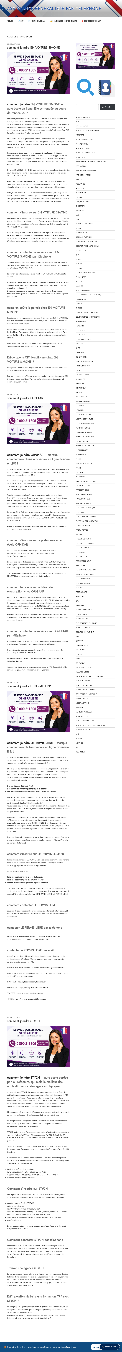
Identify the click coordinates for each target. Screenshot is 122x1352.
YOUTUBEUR (80, 752)
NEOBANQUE (80, 477)
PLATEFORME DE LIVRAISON (86, 517)
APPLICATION (81, 166)
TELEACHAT (80, 663)
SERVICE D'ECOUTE (83, 619)
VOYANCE (79, 743)
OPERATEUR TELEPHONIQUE (86, 481)
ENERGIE (79, 308)
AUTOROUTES (81, 193)
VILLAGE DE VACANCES (84, 730)
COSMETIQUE (81, 250)
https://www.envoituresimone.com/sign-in (51, 221)
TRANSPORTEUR (82, 699)
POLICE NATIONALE (83, 526)
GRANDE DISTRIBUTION (84, 361)
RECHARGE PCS (81, 556)
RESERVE (79, 588)
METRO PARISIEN (82, 441)
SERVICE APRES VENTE (84, 610)
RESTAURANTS (81, 592)
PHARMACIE (80, 512)
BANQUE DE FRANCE (83, 202)
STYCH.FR (30, 1203)
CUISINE (79, 259)
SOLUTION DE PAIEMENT (85, 632)
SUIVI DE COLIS (81, 654)
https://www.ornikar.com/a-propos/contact (32, 670)
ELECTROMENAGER (83, 290)
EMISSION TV (81, 299)
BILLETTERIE (80, 206)
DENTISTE (80, 268)
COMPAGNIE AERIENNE (84, 237)
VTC (77, 747)
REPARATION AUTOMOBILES (86, 574)
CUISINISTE (80, 264)
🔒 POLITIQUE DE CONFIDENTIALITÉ (63, 21)
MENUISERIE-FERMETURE (85, 437)
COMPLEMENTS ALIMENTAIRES (87, 242)
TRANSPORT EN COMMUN (85, 690)
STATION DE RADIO (83, 645)
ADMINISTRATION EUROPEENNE (87, 131)
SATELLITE (80, 596)
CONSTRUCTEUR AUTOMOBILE (87, 246)
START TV (79, 641)
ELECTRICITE (80, 286)
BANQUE (79, 197)
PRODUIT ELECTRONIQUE (85, 543)
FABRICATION (81, 321)
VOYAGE (79, 738)
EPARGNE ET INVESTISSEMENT (87, 313)
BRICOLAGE (80, 210)
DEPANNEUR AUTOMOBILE (85, 273)
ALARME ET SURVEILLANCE (85, 153)
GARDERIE (79, 344)
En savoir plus (71, 1347)
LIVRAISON (80, 410)
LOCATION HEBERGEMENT (85, 423)
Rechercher (107, 107)
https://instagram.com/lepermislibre (33, 987)
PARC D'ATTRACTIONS (84, 494)
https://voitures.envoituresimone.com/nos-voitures (40, 201)
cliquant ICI (22, 288)
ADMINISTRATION (82, 126)
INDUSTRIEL (80, 383)
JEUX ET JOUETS (82, 397)
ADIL (77, 122)
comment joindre (18, 104)
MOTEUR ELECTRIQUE (84, 463)
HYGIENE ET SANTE (83, 375)
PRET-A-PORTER (82, 530)
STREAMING (80, 650)
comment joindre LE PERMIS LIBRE (29, 686)
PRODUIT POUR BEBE (83, 548)
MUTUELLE (80, 472)
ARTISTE (79, 179)
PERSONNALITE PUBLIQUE (85, 508)
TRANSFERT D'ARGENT (84, 685)
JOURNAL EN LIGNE (83, 401)
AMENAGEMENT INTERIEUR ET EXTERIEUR (91, 162)
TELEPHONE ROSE (82, 672)
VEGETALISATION (82, 703)
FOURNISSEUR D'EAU (83, 339)
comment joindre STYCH (23, 1021)
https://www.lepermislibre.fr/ (19, 777)
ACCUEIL (10, 21)
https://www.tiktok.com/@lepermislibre (31, 999)
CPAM (78, 255)
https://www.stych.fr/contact (19, 1254)
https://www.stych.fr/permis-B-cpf (37, 1318)
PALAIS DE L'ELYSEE (83, 486)
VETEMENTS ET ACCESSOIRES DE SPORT (91, 725)
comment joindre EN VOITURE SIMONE (33, 47)
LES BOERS (80, 406)
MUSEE (78, 468)
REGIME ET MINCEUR (83, 561)
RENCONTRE (80, 565)
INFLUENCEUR (81, 388)
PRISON (79, 534)
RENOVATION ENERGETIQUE (86, 570)
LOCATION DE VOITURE (84, 419)
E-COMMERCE (81, 277)
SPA (77, 636)
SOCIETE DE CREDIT (83, 628)
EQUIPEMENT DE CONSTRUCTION (88, 317)
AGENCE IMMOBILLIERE (84, 139)
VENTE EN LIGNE (82, 716)
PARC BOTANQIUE (82, 490)
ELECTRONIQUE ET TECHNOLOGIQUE (89, 295)
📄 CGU (20, 21)
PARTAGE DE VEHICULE (84, 503)
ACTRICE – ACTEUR (83, 117)
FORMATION (80, 330)
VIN (77, 734)
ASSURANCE (80, 184)
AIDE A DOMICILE (82, 144)
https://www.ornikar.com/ (17, 556)
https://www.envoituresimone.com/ (21, 124)
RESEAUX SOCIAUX (83, 579)
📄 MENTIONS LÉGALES (36, 21)
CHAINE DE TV (81, 228)
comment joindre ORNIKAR (25, 398)
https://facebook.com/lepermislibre (32, 982)
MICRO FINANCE (82, 450)
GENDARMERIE (81, 357)
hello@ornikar (13, 661)
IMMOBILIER (80, 379)
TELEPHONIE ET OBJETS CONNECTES (89, 676)
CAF (77, 219)
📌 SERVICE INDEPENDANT (91, 21)
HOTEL (78, 370)
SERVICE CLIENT (82, 614)
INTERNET (80, 392)
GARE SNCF (80, 352)
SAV (77, 601)
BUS (77, 215)
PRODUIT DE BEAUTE (83, 539)
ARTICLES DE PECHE (83, 175)
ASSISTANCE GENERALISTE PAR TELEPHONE (54, 8)
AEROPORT (80, 135)
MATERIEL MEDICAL (83, 428)
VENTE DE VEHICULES (84, 712)
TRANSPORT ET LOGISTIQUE (86, 694)
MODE (78, 459)
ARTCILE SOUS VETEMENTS (86, 170)
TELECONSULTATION (83, 667)
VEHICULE (79, 707)
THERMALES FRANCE (83, 681)
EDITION (79, 281)
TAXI (78, 659)
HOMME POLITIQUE (83, 366)
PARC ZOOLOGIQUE (83, 499)
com (20, 661)
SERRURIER (80, 605)
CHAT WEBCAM (81, 233)
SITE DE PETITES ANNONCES (86, 623)
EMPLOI (79, 304)
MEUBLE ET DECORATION (85, 446)
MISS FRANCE (81, 454)
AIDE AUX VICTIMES (83, 148)
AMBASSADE (80, 157)
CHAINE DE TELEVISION (84, 224)
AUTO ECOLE (80, 188)
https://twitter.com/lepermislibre (30, 993)
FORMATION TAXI (82, 335)
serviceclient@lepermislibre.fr (52, 967)
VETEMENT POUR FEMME (85, 721)
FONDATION (80, 326)
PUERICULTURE (81, 552)
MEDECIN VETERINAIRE (84, 432)
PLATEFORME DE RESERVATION (87, 521)
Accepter (97, 1347)
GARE (78, 348)
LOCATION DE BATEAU (84, 415)
